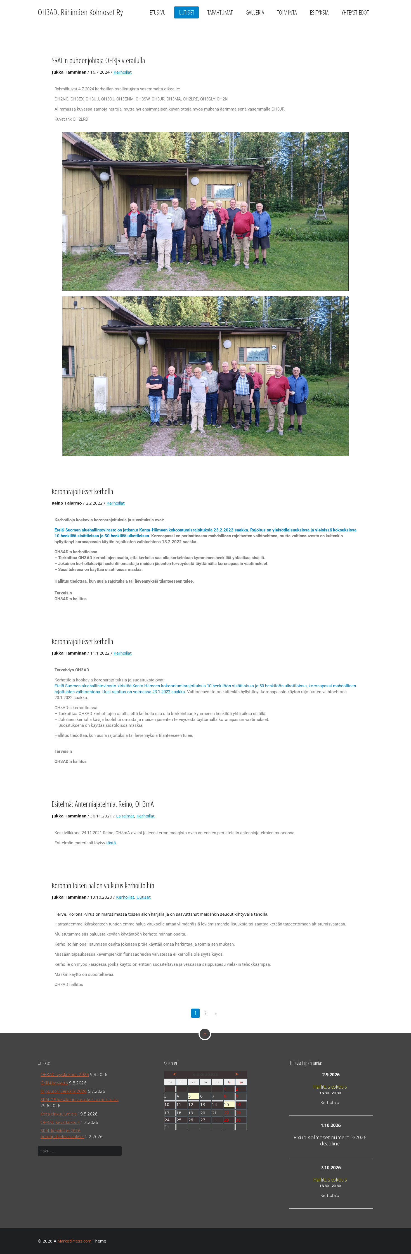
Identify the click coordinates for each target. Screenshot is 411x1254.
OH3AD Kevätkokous (60, 1122)
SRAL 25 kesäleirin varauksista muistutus (80, 1099)
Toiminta (287, 12)
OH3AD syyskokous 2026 (65, 1074)
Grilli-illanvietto (54, 1083)
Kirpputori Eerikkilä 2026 (64, 1091)
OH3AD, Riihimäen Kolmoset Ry (80, 12)
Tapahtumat (220, 12)
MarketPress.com (74, 1241)
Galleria (255, 12)
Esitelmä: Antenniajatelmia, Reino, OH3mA (103, 804)
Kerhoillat (123, 72)
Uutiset (186, 12)
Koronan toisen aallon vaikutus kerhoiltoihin (103, 885)
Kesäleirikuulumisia (59, 1114)
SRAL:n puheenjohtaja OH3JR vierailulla (98, 60)
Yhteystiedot (355, 12)
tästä (111, 842)
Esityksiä (319, 12)
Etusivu (158, 12)
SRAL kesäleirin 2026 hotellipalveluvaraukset (62, 1133)
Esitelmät (125, 816)
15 (229, 1104)
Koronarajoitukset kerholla (82, 491)
